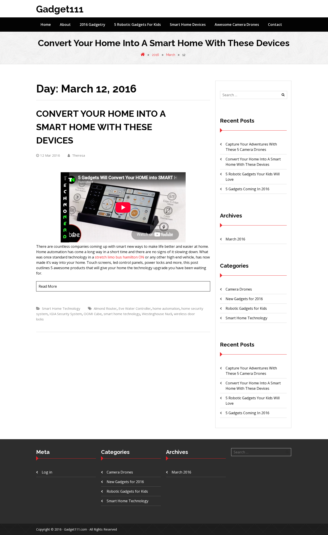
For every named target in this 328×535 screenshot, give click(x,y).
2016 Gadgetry (92, 24)
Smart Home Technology (61, 308)
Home (46, 24)
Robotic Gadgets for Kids (246, 308)
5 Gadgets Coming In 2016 (247, 189)
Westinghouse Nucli (157, 314)
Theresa (78, 155)
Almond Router (105, 308)
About (65, 24)
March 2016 (235, 239)
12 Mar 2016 (50, 155)
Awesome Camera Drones (237, 24)
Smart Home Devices (188, 24)
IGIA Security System (66, 314)
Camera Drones (239, 289)
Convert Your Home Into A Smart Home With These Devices (101, 127)
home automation (166, 308)
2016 (155, 55)
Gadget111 (59, 9)
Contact (275, 24)
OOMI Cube (93, 314)
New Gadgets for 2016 (244, 298)
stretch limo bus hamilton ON (119, 257)
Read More (48, 286)
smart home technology (122, 314)
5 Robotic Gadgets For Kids (137, 24)
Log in (47, 472)
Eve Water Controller (134, 308)
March (170, 55)
